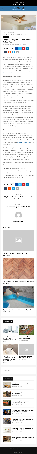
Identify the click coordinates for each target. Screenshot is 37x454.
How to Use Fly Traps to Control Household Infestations (20, 401)
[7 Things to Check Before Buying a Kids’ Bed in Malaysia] (7, 385)
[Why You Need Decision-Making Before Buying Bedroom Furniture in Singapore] (7, 430)
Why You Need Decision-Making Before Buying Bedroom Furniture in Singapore (22, 428)
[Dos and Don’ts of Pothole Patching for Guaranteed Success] (7, 421)
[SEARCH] (32, 370)
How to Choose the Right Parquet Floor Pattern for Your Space (18, 282)
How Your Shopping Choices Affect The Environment (15, 254)
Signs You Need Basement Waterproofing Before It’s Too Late (18, 311)
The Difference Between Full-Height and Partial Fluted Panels (23, 438)
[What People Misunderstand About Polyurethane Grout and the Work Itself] (10, 349)
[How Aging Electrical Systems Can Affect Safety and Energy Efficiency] (7, 412)
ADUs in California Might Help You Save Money (25, 356)
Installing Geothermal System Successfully (25, 337)
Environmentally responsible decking (18, 207)
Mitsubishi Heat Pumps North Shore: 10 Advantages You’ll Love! (9, 338)
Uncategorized (5, 36)
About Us (22, 2)
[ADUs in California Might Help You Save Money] (26, 349)
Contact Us (15, 2)
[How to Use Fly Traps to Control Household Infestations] (7, 403)
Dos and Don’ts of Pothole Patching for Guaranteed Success (22, 419)
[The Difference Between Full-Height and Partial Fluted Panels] (7, 439)
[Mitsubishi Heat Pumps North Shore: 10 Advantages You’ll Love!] (10, 330)
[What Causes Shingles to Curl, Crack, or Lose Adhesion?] (7, 394)
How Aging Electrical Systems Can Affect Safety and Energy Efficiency (23, 410)
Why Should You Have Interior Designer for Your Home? (18, 198)
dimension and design (23, 142)
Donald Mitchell (7, 44)
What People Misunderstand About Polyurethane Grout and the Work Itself (9, 358)
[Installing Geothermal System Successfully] (26, 330)
